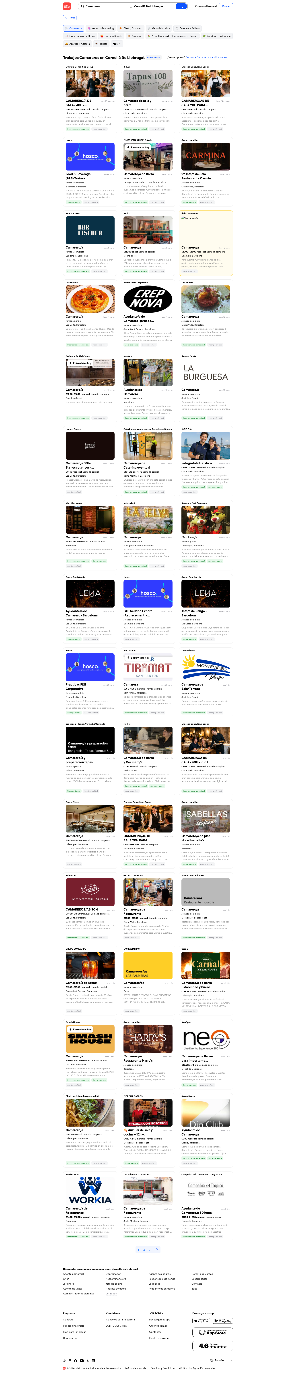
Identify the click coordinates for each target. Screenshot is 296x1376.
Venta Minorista (161, 28)
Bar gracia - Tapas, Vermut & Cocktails (85, 723)
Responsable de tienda (162, 1278)
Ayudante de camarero (162, 1288)
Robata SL (71, 875)
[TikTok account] (64, 1360)
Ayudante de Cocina (219, 35)
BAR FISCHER (73, 213)
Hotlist (126, 213)
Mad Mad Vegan (74, 503)
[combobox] (105, 6)
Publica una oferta (73, 1325)
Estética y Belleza (190, 28)
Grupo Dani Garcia (75, 577)
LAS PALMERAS (131, 948)
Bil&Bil (126, 66)
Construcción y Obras (82, 35)
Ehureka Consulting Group (80, 66)
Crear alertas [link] (153, 57)
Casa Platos (72, 282)
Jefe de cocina (114, 1283)
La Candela (187, 282)
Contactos (155, 1331)
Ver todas (111, 1293)
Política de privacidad (136, 1368)
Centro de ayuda (159, 1337)
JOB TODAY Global (116, 1325)
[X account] (87, 1360)
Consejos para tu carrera (120, 1319)
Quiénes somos (158, 1325)
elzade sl (127, 356)
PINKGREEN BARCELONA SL (138, 140)
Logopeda (154, 1283)
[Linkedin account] (93, 1360)
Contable (196, 1283)
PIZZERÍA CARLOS (133, 1096)
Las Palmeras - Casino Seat (137, 1174)
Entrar (226, 6)
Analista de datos (116, 1288)
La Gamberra (188, 650)
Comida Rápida (113, 35)
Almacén (137, 35)
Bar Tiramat (129, 650)
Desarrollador (199, 1278)
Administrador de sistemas (78, 1293)
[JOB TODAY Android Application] (223, 1321)
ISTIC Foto (186, 429)
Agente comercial (73, 1273)
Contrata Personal (206, 6)
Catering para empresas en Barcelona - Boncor (147, 429)
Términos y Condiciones (163, 1368)
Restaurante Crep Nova (135, 282)
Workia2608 (72, 1174)
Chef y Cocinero (132, 28)
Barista (103, 43)
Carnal (184, 948)
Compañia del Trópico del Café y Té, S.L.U (202, 1174)
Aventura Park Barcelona (194, 503)
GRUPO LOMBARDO (133, 875)
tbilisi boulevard (189, 213)
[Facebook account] (75, 1360)
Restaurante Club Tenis (78, 356)
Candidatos (70, 1337)
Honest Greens (73, 429)
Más (115, 43)
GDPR (182, 1368)
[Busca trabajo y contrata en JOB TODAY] (67, 6)
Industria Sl (129, 503)
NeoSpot (186, 1022)
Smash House (73, 1022)
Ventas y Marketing (103, 28)
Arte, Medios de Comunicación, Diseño (174, 35)
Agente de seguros (160, 1273)
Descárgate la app (159, 1319)
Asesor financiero (116, 1278)
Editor (194, 1288)
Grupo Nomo (72, 802)
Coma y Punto (188, 356)
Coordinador (113, 1273)
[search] (181, 6)
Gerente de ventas (202, 1273)
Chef (66, 1278)
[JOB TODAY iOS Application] (201, 1321)
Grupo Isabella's (189, 140)
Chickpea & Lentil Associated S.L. (83, 1096)
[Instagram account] (70, 1360)
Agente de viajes (72, 1288)
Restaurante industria (192, 875)
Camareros (75, 28)
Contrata (68, 1319)
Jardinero (68, 1283)
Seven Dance (188, 1096)
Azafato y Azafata (79, 43)
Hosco (69, 140)
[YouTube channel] (82, 1360)
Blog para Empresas (74, 1331)
